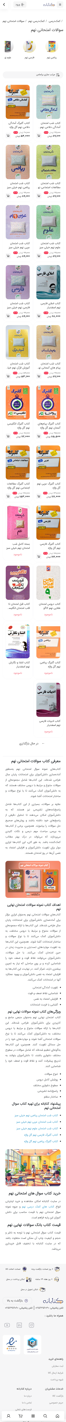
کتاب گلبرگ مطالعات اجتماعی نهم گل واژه (18, 486)
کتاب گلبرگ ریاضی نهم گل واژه (50, 665)
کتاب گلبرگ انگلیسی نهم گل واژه (18, 426)
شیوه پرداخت (56, 1379)
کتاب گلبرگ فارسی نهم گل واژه (50, 546)
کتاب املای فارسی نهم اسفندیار (50, 305)
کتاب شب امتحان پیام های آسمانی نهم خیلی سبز (48, 366)
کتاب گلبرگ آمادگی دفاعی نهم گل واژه (19, 125)
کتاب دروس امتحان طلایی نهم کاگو (49, 606)
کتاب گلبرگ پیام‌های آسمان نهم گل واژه (49, 426)
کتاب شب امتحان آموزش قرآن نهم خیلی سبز (18, 366)
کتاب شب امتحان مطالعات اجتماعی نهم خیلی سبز (48, 185)
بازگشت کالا (57, 1396)
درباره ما (28, 1396)
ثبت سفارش (57, 1366)
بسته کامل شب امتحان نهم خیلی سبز (18, 546)
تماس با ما (27, 1403)
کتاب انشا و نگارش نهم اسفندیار (19, 665)
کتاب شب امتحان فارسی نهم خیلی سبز (18, 305)
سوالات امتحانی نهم (13, 21)
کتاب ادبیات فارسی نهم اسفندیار (49, 723)
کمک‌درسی (54, 21)
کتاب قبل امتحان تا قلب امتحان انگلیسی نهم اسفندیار (18, 606)
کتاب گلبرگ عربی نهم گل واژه (48, 486)
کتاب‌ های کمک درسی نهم (38, 1207)
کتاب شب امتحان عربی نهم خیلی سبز (19, 245)
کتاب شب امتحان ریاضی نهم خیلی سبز (18, 185)
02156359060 (11, 1308)
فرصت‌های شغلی (23, 1409)
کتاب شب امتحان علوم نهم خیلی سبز (50, 245)
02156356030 (42, 1308)
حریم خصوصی (56, 1403)
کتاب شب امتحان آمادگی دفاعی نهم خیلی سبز (50, 125)
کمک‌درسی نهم (36, 21)
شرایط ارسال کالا (55, 1373)
